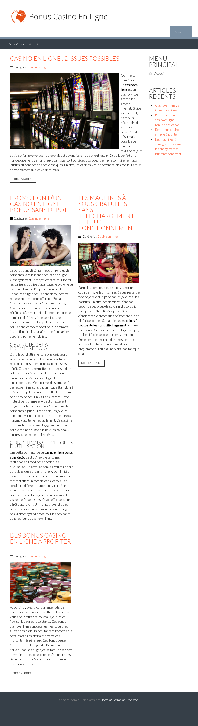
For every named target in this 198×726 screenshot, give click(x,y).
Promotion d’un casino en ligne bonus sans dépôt (38, 203)
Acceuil (181, 32)
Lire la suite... (23, 179)
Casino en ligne (39, 67)
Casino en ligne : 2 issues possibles (64, 58)
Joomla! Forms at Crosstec (119, 700)
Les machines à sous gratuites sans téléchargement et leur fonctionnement (107, 212)
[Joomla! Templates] (99, 716)
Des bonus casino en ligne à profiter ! (40, 541)
